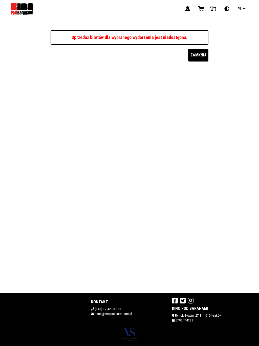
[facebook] (175, 300)
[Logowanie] (187, 8)
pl (240, 8)
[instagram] (190, 300)
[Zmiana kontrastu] (226, 9)
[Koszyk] (200, 9)
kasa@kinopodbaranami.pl (113, 314)
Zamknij (198, 55)
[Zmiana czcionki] (213, 9)
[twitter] (183, 300)
